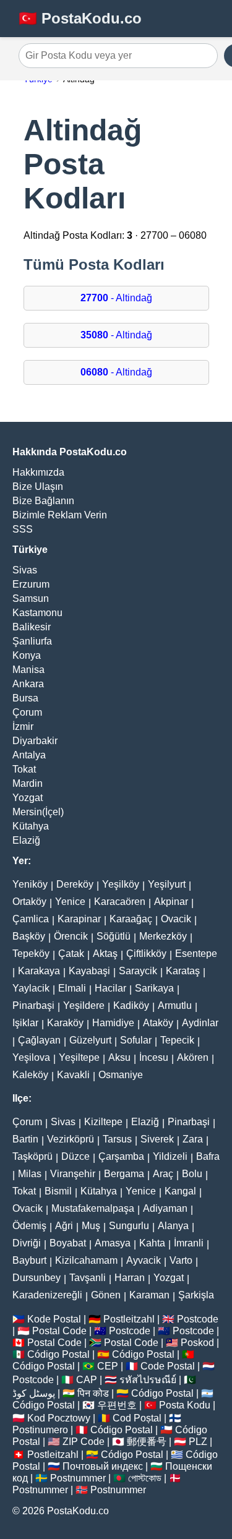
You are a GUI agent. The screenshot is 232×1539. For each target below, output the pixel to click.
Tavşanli (87, 1277)
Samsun (30, 598)
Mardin (27, 783)
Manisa (28, 669)
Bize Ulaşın (37, 486)
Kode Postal (54, 1319)
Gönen (106, 1295)
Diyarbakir (35, 740)
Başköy (28, 936)
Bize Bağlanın (43, 500)
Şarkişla (196, 1295)
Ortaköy (29, 901)
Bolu (192, 1173)
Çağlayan (39, 1040)
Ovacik (176, 919)
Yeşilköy (120, 884)
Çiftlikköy (146, 953)
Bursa (25, 698)
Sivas (24, 570)
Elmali (72, 988)
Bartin (25, 1139)
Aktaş (105, 953)
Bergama (124, 1173)
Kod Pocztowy (58, 1418)
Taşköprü (32, 1156)
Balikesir (31, 627)
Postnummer (78, 1478)
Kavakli (73, 1075)
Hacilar (110, 988)
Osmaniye (120, 1075)
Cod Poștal (137, 1418)
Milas (29, 1173)
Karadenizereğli (47, 1295)
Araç (163, 1173)
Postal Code (59, 1331)
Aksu (119, 1057)
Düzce (75, 1156)
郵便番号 (146, 1441)
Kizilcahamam (86, 1260)
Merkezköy (163, 936)
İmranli (189, 1243)
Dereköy (74, 884)
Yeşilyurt (167, 884)
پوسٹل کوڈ (33, 1393)
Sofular (136, 1040)
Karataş (183, 971)
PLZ (198, 1441)
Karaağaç (131, 919)
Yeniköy (30, 884)
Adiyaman (165, 1208)
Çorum (27, 712)
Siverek (157, 1139)
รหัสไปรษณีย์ (147, 1379)
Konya (26, 655)
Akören (192, 1057)
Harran (129, 1277)
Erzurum (30, 584)
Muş (91, 1225)
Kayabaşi (89, 971)
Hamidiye (113, 1023)
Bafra (208, 1156)
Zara (193, 1139)
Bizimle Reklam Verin (59, 515)
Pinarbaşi (33, 1005)
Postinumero (40, 1430)
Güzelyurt (90, 1040)
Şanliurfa (32, 641)
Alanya (173, 1225)
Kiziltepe (103, 1122)
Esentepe (196, 953)
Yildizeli (170, 1156)
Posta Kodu (184, 1405)
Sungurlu (129, 1225)
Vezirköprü (70, 1139)
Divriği (26, 1243)
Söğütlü (114, 936)
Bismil (58, 1191)
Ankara (28, 684)
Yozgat (27, 797)
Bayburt (29, 1260)
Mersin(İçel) (38, 812)
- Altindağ (116, 298)
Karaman (149, 1295)
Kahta (152, 1243)
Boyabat (67, 1243)
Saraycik (138, 971)
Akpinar (171, 901)
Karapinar (79, 919)
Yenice (70, 901)
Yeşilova (31, 1057)
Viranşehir (72, 1173)
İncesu (153, 1057)
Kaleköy (30, 1075)
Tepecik (177, 1040)
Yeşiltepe (79, 1057)
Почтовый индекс (102, 1466)
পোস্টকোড (144, 1478)
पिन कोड (93, 1393)
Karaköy (65, 1023)
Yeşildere (84, 1005)
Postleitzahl (129, 1319)
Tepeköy (30, 953)
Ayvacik (143, 1260)
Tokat (24, 769)
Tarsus (117, 1139)
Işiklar (25, 1023)
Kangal (180, 1191)
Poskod (197, 1342)
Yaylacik (30, 988)
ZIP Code (83, 1441)
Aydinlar (200, 1023)
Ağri (64, 1225)
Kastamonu (37, 612)
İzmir (22, 726)
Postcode (197, 1319)
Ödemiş (29, 1225)
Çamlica (30, 919)
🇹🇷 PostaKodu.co (80, 18)
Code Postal (167, 1366)
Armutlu (175, 1005)
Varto (181, 1260)
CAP (86, 1379)
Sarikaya (154, 988)
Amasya (113, 1243)
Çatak (71, 953)
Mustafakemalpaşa (92, 1208)
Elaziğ (26, 840)
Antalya (29, 755)
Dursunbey (36, 1277)
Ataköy (158, 1023)
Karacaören (119, 901)
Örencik (71, 936)
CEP (107, 1366)
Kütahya (30, 826)
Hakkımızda (38, 472)
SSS (22, 529)
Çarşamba (121, 1156)
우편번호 (117, 1405)
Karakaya (39, 971)
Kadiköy (131, 1005)
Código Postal (58, 1354)
